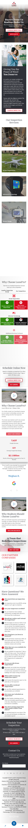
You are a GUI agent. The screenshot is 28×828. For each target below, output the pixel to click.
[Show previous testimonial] (11, 490)
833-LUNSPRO (14, 384)
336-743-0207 (21, 790)
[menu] (14, 823)
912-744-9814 (14, 808)
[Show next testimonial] (17, 490)
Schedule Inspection (14, 30)
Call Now (5, 825)
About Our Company (14, 431)
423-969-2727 (21, 812)
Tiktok (20, 773)
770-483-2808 (16, 783)
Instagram (17, 773)
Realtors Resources (14, 530)
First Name (5, 763)
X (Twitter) (7, 773)
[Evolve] (14, 816)
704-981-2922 (16, 786)
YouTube (10, 773)
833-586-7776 (20, 793)
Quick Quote (14, 34)
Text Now (23, 825)
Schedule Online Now (14, 739)
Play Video (14, 396)
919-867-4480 (19, 805)
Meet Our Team (14, 549)
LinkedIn (14, 773)
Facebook (4, 773)
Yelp (23, 773)
